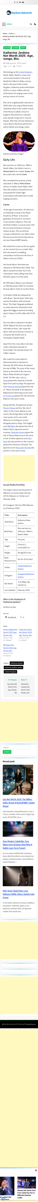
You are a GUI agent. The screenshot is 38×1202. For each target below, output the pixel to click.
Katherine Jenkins (17, 663)
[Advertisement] (19, 468)
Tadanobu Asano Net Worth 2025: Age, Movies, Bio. (25, 632)
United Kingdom (25, 72)
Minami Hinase (9, 408)
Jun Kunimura (8, 396)
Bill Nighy (11, 426)
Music (23, 48)
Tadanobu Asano (18, 432)
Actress (15, 48)
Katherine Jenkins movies (13, 667)
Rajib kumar (10, 63)
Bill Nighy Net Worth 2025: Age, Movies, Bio (10, 648)
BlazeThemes (31, 1024)
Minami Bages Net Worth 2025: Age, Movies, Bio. (10, 632)
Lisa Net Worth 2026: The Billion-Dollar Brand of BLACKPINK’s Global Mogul (19, 802)
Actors (7, 48)
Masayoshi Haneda (23, 448)
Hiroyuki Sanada (14, 386)
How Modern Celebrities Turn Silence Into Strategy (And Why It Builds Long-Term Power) (17, 844)
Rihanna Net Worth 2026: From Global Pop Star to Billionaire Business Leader (26, 1194)
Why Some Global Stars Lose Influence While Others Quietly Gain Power (18, 894)
